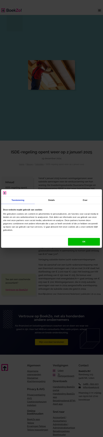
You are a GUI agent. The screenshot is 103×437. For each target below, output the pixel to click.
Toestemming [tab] (18, 200)
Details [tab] (51, 200)
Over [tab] (85, 200)
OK (83, 241)
